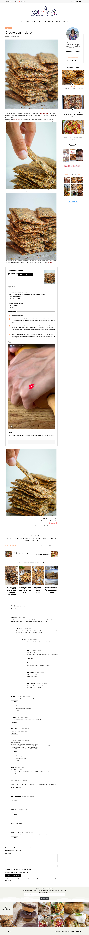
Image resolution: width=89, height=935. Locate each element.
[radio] (49, 523)
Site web (42, 864)
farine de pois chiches (33, 538)
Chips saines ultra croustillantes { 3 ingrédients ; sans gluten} (25, 589)
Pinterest (77, 1)
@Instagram (6, 909)
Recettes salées (25, 21)
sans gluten (35, 540)
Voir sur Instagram (73, 201)
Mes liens (14, 1)
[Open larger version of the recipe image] (49, 277)
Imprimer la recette (26, 274)
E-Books (65, 21)
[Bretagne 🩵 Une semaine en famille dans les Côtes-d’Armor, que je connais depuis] (67, 186)
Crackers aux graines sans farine (38, 588)
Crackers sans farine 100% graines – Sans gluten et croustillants (11, 590)
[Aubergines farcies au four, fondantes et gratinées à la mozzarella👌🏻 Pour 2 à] (80, 179)
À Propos (8, 1)
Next (57, 575)
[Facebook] (27, 535)
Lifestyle (58, 21)
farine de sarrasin (48, 538)
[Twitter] (31, 535)
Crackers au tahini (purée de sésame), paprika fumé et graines (51, 589)
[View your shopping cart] (83, 21)
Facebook (71, 1)
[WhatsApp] (38, 535)
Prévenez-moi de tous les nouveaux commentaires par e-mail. (18, 869)
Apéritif (9, 28)
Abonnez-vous (44, 898)
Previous (5, 575)
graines (26, 540)
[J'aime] (24, 535)
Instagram (74, 1)
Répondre (14, 611)
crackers (10, 538)
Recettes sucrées (37, 21)
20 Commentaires (15, 36)
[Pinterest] (35, 535)
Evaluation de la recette (10, 850)
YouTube (80, 1)
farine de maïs (19, 538)
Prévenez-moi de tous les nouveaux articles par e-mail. (17, 872)
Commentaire (8, 853)
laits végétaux (49, 21)
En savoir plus (72, 57)
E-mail (24, 864)
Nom (6, 864)
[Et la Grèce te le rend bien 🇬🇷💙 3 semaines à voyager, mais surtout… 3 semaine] (80, 186)
